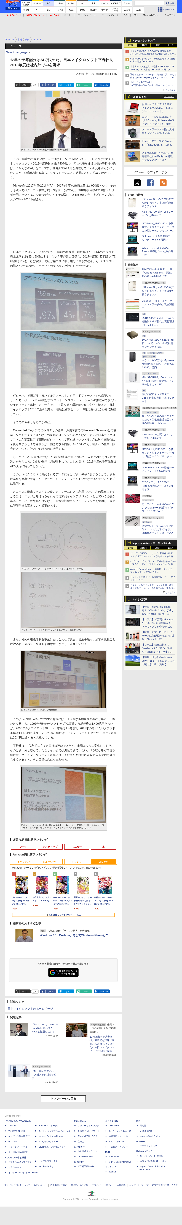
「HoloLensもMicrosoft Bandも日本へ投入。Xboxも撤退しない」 (45, 1028)
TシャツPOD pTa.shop (151, 1156)
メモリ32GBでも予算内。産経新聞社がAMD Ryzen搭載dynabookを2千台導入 (157, 156)
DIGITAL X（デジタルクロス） (53, 1147)
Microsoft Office (150, 15)
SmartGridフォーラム (49, 1125)
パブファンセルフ (148, 1146)
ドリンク (77, 861)
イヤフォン (23, 861)
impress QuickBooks (150, 1136)
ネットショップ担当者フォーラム (55, 1131)
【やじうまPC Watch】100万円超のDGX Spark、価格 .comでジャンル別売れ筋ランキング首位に (153, 85)
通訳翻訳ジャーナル (118, 1136)
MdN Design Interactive (120, 1162)
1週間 (157, 45)
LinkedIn (104, 85)
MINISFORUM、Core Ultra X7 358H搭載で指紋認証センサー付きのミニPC (158, 381)
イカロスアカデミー (118, 1147)
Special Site (139, 96)
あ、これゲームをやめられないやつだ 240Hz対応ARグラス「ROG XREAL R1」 (158, 508)
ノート (23, 846)
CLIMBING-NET (85, 1156)
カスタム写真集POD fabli (153, 1161)
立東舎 (81, 1141)
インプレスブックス (48, 1161)
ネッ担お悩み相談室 (18, 1152)
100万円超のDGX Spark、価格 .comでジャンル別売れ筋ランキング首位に (158, 343)
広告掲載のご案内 (58, 1185)
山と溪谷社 (79, 1147)
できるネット (14, 1167)
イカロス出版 (111, 1121)
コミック (103, 861)
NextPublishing (46, 1166)
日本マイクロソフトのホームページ (30, 1008)
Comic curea (146, 1131)
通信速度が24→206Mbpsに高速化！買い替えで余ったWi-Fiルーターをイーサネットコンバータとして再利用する (153, 77)
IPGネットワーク (144, 1151)
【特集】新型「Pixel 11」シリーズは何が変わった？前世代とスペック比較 (158, 636)
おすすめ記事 (139, 599)
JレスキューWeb (117, 1141)
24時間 (143, 45)
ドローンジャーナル (18, 1147)
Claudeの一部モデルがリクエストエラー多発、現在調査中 (158, 304)
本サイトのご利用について (17, 1185)
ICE (138, 1121)
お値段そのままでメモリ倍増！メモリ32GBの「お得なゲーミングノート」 (157, 108)
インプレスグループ (138, 1185)
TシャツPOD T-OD (87, 1136)
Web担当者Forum (16, 1131)
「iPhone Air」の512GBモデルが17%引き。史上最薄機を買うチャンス (158, 203)
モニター (68, 15)
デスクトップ (50, 846)
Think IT (12, 1125)
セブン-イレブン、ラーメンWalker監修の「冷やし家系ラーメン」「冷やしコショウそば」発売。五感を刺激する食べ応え (153, 564)
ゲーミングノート (110, 15)
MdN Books (114, 1156)
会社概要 (121, 1185)
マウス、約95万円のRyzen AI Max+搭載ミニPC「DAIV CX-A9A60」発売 (158, 364)
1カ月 (170, 45)
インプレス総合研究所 (19, 1136)
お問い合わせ (40, 1185)
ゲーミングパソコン (87, 15)
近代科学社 (79, 1162)
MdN (107, 1152)
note (86, 85)
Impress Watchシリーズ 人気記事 (151, 543)
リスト (35, 85)
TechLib (112, 1172)
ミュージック (50, 861)
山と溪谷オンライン (87, 1151)
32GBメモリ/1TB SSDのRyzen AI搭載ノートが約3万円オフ (157, 251)
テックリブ (110, 1167)
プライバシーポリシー (102, 1185)
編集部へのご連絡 (79, 1185)
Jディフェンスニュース (120, 1131)
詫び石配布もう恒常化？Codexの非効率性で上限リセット (158, 398)
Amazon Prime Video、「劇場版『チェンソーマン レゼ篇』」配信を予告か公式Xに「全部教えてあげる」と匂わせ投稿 (152, 572)
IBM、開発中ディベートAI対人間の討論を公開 (44, 1075)
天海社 (143, 1125)
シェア (51, 85)
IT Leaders (13, 1141)
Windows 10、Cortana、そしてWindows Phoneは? (74, 935)
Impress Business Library (51, 1136)
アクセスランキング (143, 40)
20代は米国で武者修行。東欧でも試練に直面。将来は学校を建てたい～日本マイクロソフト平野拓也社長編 (102, 1043)
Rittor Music (80, 1121)
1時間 (130, 45)
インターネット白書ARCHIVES (23, 1172)
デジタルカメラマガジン (20, 1162)
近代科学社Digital (86, 1166)
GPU (126, 15)
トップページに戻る (63, 1098)
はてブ (68, 85)
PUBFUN (140, 1141)
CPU (135, 15)
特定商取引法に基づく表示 (165, 1185)
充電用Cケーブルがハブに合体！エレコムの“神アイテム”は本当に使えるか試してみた (158, 529)
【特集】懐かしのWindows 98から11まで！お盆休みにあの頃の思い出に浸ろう (158, 661)
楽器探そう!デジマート (89, 1131)
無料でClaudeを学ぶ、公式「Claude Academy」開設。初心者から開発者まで (157, 273)
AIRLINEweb (115, 1125)
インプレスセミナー (48, 1141)
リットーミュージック (88, 1125)
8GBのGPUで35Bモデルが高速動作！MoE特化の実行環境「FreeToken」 (158, 321)
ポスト (25, 85)
